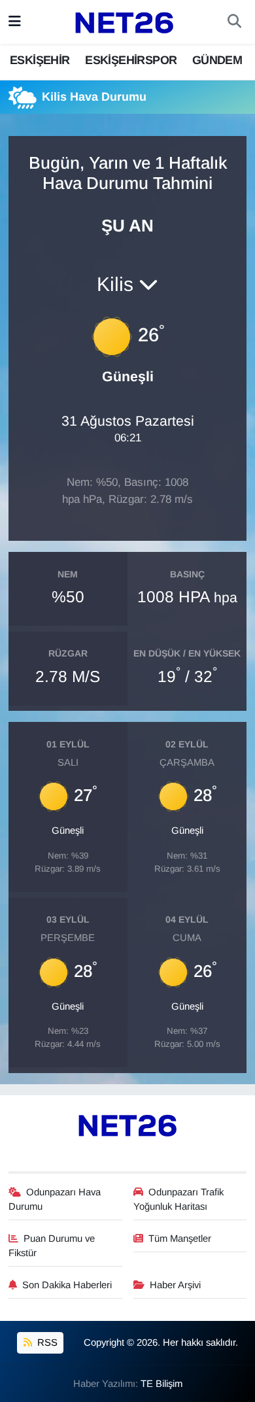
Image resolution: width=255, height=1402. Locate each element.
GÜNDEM (217, 60)
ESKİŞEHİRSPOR (131, 60)
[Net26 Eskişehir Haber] (124, 22)
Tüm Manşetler (179, 1238)
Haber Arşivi (175, 1285)
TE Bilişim (161, 1383)
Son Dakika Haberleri (67, 1285)
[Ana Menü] (14, 22)
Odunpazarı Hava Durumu (54, 1199)
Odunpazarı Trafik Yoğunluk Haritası (178, 1199)
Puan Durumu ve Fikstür (51, 1245)
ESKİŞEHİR (40, 60)
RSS (46, 1342)
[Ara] (234, 22)
